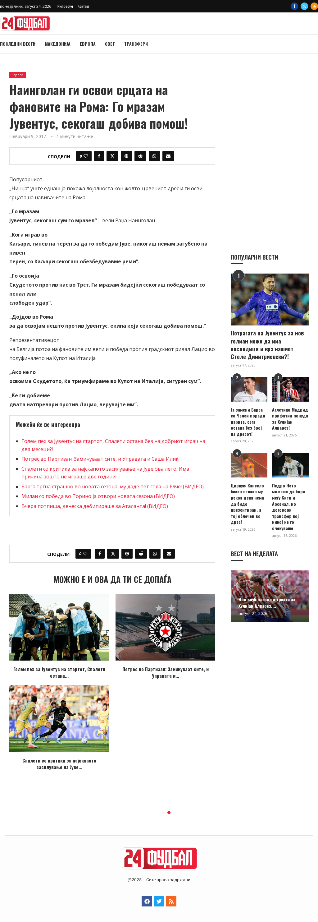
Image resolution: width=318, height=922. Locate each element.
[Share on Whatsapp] (154, 156)
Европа (88, 43)
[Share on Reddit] (140, 156)
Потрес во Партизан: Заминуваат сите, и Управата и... (165, 672)
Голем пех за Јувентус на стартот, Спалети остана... (59, 672)
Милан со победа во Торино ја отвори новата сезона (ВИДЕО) (98, 496)
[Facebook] (294, 6)
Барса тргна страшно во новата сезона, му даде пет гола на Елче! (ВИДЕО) (112, 486)
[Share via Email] (168, 156)
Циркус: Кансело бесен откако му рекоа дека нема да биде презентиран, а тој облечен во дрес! (247, 503)
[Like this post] (86, 156)
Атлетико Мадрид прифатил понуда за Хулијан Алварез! (290, 419)
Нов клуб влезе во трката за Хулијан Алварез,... (266, 602)
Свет (110, 43)
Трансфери (136, 43)
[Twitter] (304, 6)
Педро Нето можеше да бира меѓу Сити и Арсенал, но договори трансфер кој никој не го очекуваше (288, 506)
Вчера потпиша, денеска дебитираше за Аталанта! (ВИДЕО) (94, 506)
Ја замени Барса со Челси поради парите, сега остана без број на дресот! (248, 422)
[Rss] (314, 6)
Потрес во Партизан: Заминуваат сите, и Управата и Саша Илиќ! (100, 458)
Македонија (57, 43)
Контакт (83, 6)
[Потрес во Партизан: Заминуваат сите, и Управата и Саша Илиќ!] (166, 627)
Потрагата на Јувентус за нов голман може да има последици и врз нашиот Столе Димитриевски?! (267, 345)
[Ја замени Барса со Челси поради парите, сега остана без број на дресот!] (249, 389)
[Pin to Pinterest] (126, 156)
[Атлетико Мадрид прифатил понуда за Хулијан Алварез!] (290, 389)
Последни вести (17, 43)
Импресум (65, 6)
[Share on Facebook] (99, 156)
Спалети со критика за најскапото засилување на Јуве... (59, 763)
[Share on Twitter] (112, 156)
